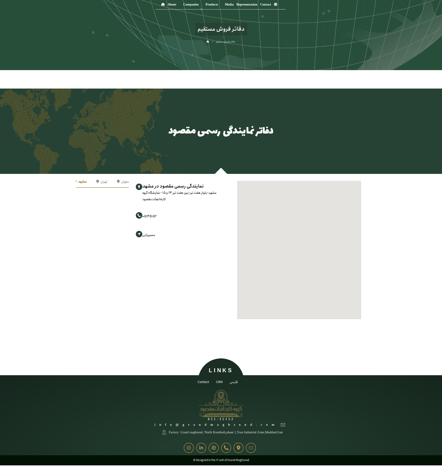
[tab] (80, 181)
